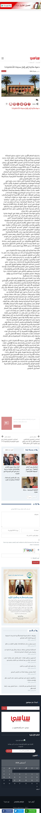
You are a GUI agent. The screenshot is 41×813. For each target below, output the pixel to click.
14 (14, 777)
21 (14, 780)
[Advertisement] (20, 31)
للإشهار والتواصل (19, 802)
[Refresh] (38, 549)
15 (9, 777)
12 (25, 777)
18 (31, 780)
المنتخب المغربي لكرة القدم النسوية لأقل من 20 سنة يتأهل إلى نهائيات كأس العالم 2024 (31, 441)
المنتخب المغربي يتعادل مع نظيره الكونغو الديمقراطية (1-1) (10, 440)
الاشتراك (9, 751)
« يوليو (38, 789)
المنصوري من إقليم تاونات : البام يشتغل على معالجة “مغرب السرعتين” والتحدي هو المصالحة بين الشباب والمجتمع (20, 659)
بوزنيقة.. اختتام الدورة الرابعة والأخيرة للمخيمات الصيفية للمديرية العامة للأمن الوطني (20, 637)
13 (19, 777)
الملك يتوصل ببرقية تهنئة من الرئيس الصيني (23, 672)
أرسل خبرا (31, 802)
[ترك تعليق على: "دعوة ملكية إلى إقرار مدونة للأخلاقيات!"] (37, 100)
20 (19, 780)
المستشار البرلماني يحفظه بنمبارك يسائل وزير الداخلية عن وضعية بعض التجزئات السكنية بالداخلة (20, 651)
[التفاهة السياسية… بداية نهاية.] (30, 482)
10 (36, 777)
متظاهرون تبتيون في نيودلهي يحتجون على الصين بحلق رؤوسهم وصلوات (20, 679)
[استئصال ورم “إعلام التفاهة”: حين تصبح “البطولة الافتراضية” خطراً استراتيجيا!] (30, 459)
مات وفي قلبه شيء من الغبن (27, 666)
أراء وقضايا (4, 71)
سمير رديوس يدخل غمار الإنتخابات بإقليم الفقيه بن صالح (20, 644)
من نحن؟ (6, 802)
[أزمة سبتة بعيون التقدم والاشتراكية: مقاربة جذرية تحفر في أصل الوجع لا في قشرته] (11, 459)
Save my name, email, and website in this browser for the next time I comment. (21, 543)
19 (25, 780)
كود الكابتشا (36, 558)
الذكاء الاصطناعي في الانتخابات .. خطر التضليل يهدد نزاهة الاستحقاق (20, 687)
